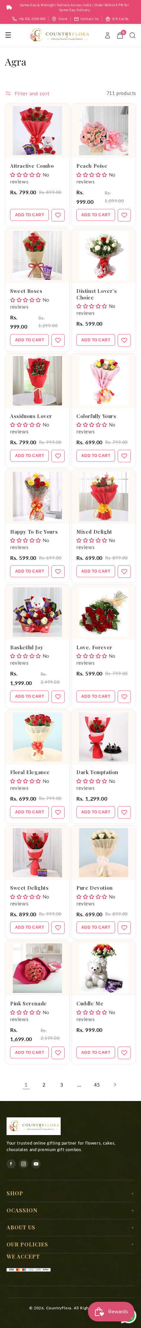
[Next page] (115, 1084)
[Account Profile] (107, 35)
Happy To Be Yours (34, 531)
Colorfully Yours (96, 416)
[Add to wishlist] (58, 215)
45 (97, 1085)
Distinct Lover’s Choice (96, 294)
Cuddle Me (89, 1003)
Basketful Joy (26, 647)
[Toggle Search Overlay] (132, 35)
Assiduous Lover (31, 416)
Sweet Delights (29, 887)
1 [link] (26, 1085)
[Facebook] (11, 1163)
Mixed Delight (94, 531)
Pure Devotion (94, 887)
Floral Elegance (30, 772)
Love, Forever (94, 647)
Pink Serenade (28, 1003)
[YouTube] (36, 1163)
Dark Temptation (97, 772)
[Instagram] (23, 1163)
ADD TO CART (29, 215)
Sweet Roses (26, 291)
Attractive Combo (32, 165)
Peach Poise (92, 165)
